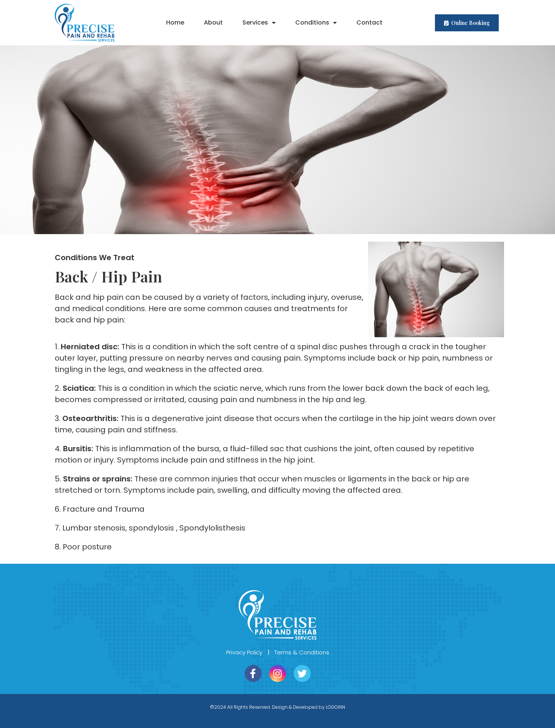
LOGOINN (335, 707)
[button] (467, 22)
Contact (369, 22)
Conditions (312, 22)
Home (175, 22)
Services (255, 22)
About (213, 22)
